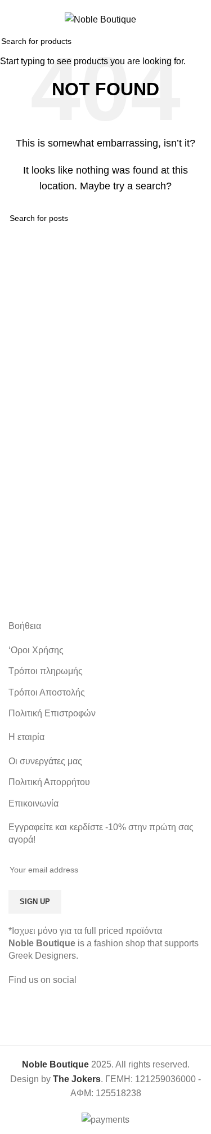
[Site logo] (100, 19)
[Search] (198, 19)
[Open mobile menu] (13, 19)
